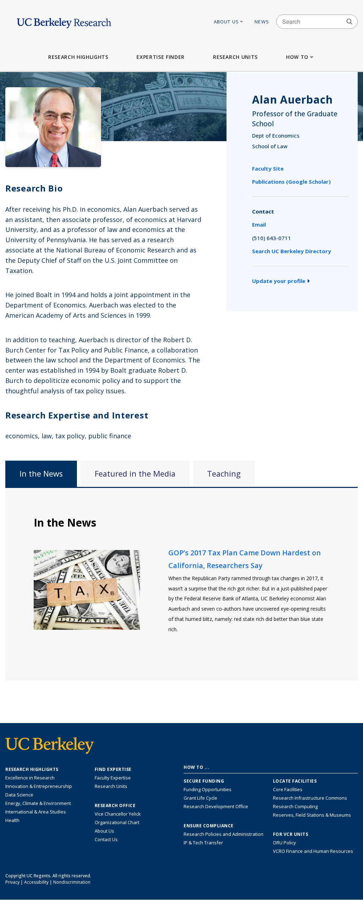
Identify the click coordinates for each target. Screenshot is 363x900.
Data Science (19, 794)
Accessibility (36, 882)
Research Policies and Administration (223, 834)
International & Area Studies (35, 812)
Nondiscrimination (71, 882)
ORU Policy (284, 842)
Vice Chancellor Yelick (118, 814)
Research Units (235, 57)
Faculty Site (268, 168)
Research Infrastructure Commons (310, 798)
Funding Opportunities (207, 789)
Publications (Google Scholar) (291, 181)
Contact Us (106, 839)
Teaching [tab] (224, 473)
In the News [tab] (41, 473)
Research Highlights (78, 57)
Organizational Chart (117, 822)
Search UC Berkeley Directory (291, 251)
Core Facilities (287, 789)
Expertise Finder (160, 57)
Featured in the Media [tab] (135, 473)
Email (259, 224)
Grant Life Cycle (200, 798)
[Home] (64, 21)
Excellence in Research (30, 777)
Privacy (12, 882)
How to (297, 57)
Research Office (115, 806)
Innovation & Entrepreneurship (38, 786)
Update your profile (278, 280)
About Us (226, 21)
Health (12, 820)
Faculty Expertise (113, 777)
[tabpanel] (181, 583)
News (262, 21)
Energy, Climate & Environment (38, 803)
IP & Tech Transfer (203, 842)
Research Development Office (216, 806)
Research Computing (295, 806)
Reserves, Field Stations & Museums (312, 815)
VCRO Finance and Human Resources (313, 851)
